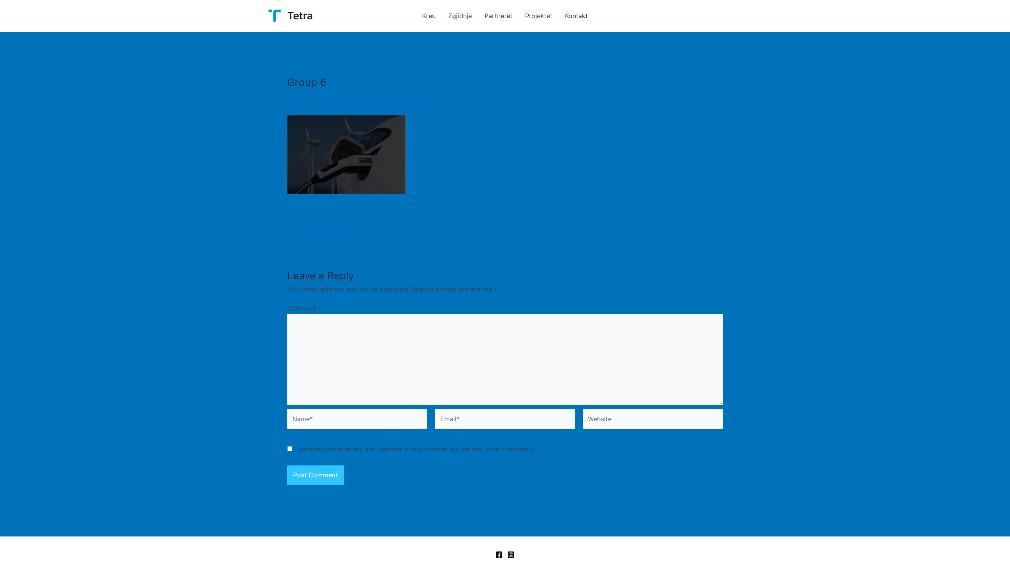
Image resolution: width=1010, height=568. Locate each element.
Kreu (429, 16)
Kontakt (576, 16)
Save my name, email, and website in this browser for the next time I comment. (416, 449)
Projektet (538, 16)
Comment (304, 308)
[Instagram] (510, 554)
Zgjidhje (460, 16)
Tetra (300, 15)
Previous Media (328, 230)
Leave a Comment (314, 98)
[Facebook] (499, 554)
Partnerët (498, 16)
